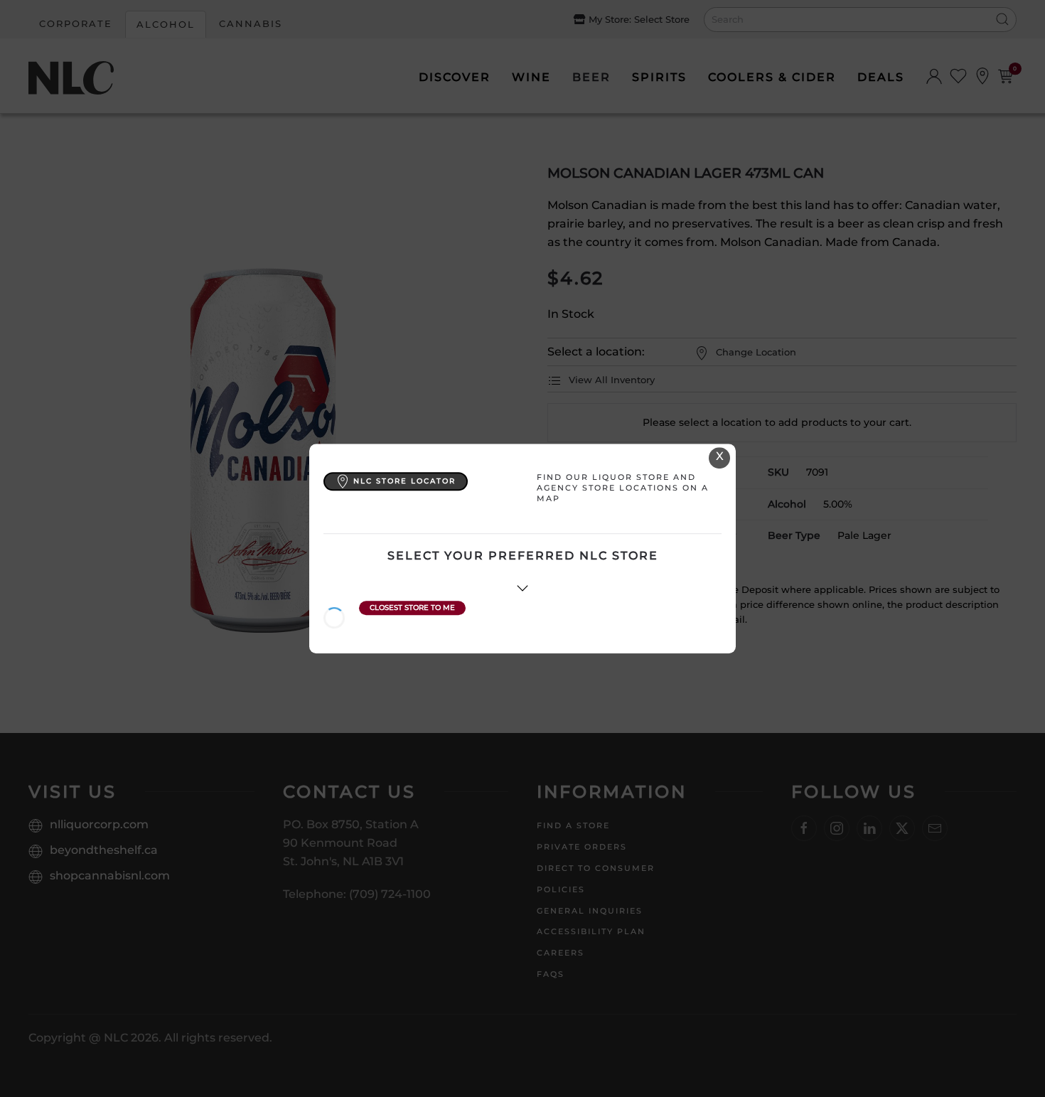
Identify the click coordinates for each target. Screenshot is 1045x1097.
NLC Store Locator (404, 481)
